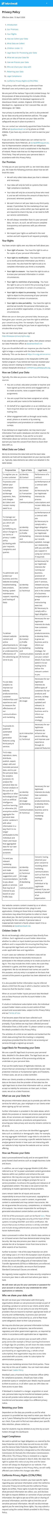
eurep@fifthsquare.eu (40, 143)
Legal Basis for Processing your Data (22, 53)
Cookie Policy (18, 1370)
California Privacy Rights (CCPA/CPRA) (22, 81)
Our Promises (12, 29)
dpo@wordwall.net (18, 129)
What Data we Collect (16, 43)
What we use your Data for (18, 57)
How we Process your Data (18, 62)
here (42, 1216)
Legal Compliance (14, 76)
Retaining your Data (15, 71)
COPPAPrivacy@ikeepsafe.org (38, 368)
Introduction (12, 25)
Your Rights (12, 34)
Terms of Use (14, 1013)
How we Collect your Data (17, 39)
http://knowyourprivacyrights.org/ (16, 336)
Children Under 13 (14, 48)
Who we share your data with (19, 67)
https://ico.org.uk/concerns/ (38, 354)
